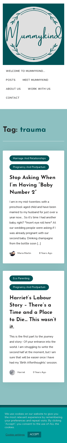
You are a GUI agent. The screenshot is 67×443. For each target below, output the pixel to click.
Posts (11, 80)
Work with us (39, 89)
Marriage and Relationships (29, 158)
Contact (13, 98)
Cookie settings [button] (15, 434)
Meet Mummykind (35, 80)
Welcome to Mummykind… (25, 71)
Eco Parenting (21, 278)
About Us (13, 89)
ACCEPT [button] (34, 434)
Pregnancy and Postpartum (29, 167)
